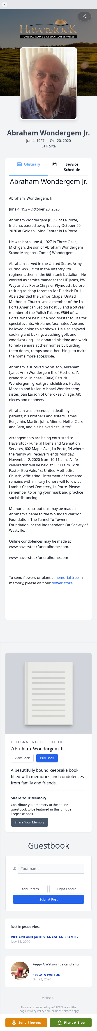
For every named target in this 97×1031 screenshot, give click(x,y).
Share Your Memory (29, 822)
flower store (62, 582)
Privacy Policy (35, 1011)
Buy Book (47, 758)
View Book (22, 758)
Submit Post (48, 899)
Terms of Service (60, 1011)
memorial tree (66, 577)
